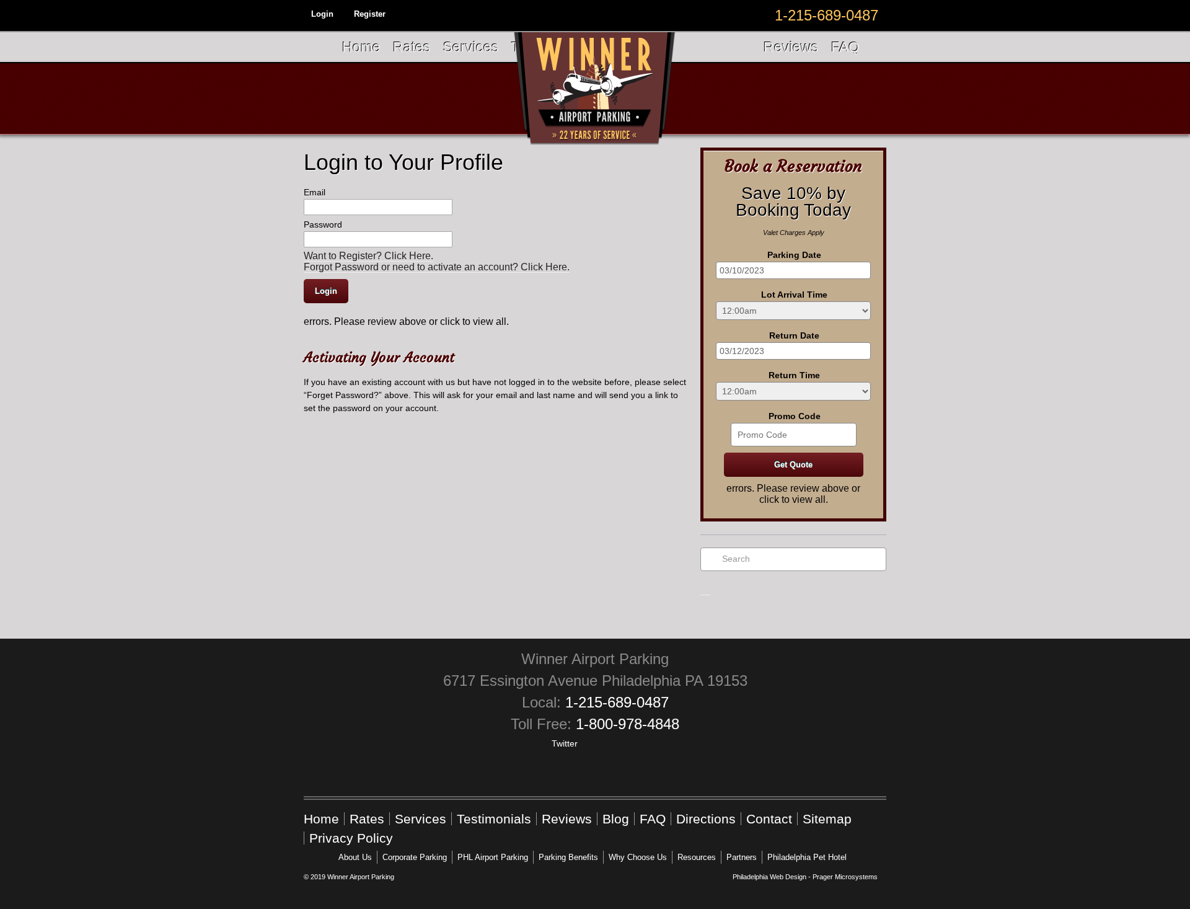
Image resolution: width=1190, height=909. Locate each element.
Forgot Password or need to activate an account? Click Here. (437, 267)
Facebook (535, 751)
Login (322, 14)
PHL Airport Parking (492, 857)
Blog (615, 819)
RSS (652, 751)
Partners (741, 857)
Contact (769, 819)
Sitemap (827, 819)
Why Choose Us (638, 857)
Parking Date (794, 255)
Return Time (794, 375)
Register (370, 14)
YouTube (623, 751)
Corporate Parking (414, 857)
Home (361, 47)
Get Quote (793, 464)
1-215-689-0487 (617, 702)
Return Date (794, 335)
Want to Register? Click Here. (368, 256)
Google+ (594, 751)
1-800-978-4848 (627, 724)
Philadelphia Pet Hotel (807, 857)
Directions (706, 819)
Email (314, 192)
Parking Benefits (568, 857)
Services (471, 47)
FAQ (845, 47)
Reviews (791, 47)
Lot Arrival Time (794, 294)
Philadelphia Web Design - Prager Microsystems (805, 876)
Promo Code (795, 416)
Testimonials (494, 819)
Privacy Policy (351, 838)
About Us (355, 857)
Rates (412, 47)
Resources (696, 857)
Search (736, 559)
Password (323, 224)
